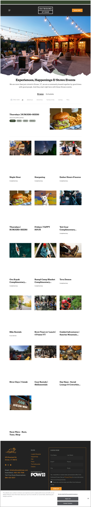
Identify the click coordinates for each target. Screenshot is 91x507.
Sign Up (56, 489)
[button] (9, 10)
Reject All (67, 498)
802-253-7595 (19, 473)
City (52, 468)
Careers (33, 466)
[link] (67, 99)
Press (32, 461)
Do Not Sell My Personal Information (68, 494)
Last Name (70, 455)
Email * (52, 461)
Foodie (19, 120)
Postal (69, 461)
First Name (54, 455)
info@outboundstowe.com (19, 470)
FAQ (32, 459)
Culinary (13, 120)
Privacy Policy (68, 477)
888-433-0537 (10, 478)
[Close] (88, 498)
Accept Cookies (67, 503)
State (68, 468)
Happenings (34, 456)
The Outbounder (35, 464)
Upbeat (25, 120)
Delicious (32, 120)
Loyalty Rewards (36, 454)
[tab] (40, 94)
